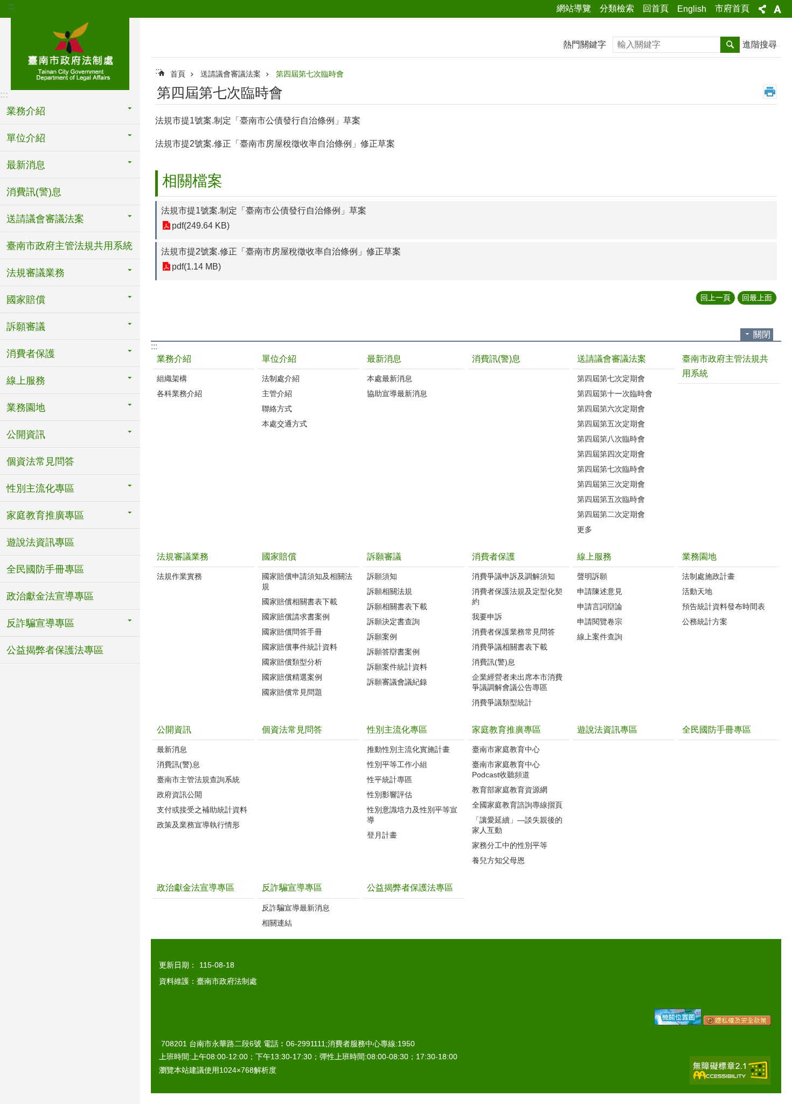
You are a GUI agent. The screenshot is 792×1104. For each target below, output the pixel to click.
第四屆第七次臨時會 (310, 74)
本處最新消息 (389, 378)
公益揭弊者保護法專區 (54, 650)
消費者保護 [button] (30, 353)
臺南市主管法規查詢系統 (198, 779)
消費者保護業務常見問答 (513, 631)
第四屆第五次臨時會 (611, 499)
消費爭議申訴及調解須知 (513, 576)
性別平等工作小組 (397, 764)
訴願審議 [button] (25, 326)
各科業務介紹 (179, 393)
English (691, 8)
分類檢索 (617, 8)
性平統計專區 (389, 779)
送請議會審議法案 (230, 74)
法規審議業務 (183, 556)
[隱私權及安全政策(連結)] (737, 1022)
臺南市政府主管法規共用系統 (69, 245)
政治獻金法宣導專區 (50, 596)
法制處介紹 (281, 378)
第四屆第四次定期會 (611, 454)
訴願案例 (382, 636)
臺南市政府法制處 (70, 52)
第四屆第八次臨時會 (611, 438)
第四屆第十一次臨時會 (614, 393)
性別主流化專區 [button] (40, 488)
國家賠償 (279, 556)
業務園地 (699, 556)
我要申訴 (487, 616)
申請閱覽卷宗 (599, 621)
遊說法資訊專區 (40, 542)
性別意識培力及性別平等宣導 (412, 814)
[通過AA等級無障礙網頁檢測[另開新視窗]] (730, 1070)
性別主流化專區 (397, 729)
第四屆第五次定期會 (611, 423)
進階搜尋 (759, 44)
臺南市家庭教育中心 (506, 749)
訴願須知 (382, 576)
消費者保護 (493, 556)
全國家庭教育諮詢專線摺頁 (517, 805)
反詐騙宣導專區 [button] (40, 623)
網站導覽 (574, 8)
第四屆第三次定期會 (611, 484)
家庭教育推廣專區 (506, 729)
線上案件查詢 (599, 636)
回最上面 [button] (757, 297)
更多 (584, 529)
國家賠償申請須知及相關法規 (307, 581)
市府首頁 (732, 8)
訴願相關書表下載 (397, 606)
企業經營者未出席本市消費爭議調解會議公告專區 (517, 682)
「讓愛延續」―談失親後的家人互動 (517, 825)
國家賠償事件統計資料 (299, 647)
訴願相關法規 (389, 591)
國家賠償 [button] (25, 299)
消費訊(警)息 (33, 192)
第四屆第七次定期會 (611, 378)
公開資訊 (174, 729)
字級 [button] (777, 9)
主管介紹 (277, 393)
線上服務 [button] (25, 380)
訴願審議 (384, 556)
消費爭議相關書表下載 (509, 647)
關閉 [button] (761, 334)
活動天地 (697, 591)
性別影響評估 (389, 794)
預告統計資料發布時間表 (723, 606)
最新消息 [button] (25, 165)
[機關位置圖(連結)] (677, 1022)
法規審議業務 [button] (35, 272)
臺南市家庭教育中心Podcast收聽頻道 (506, 769)
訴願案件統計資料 (397, 667)
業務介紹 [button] (25, 111)
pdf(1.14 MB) (196, 266)
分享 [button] (762, 9)
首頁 (177, 74)
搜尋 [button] (730, 45)
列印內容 (770, 92)
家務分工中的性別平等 (509, 845)
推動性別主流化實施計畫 (408, 749)
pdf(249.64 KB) (201, 225)
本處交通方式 (284, 423)
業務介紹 (174, 358)
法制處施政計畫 (708, 576)
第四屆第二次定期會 (611, 514)
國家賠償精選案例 (292, 677)
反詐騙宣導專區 (292, 887)
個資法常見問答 (40, 461)
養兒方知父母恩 (498, 860)
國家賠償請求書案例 (296, 616)
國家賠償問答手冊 (292, 631)
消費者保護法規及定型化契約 (517, 596)
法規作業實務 (179, 576)
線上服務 (594, 556)
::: (11, 6)
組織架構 (172, 378)
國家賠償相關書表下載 (299, 601)
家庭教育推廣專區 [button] (45, 515)
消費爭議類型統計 (502, 702)
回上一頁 (715, 297)
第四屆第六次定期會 (611, 408)
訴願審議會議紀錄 (397, 682)
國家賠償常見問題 (292, 692)
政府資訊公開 (179, 794)
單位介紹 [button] (25, 138)
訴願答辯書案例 (393, 651)
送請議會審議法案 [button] (45, 218)
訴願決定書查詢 (393, 621)
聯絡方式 (277, 408)
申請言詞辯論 (599, 606)
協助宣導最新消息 (397, 393)
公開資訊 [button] (25, 434)
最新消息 (384, 358)
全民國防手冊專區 (45, 569)
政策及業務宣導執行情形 (198, 824)
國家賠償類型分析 (292, 662)
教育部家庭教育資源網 (509, 789)
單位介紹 (279, 358)
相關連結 (277, 923)
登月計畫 (382, 835)
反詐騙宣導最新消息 (296, 907)
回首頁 (656, 8)
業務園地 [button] (25, 407)
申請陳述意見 (599, 591)
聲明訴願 (592, 576)
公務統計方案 (704, 621)
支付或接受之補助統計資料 (202, 809)
